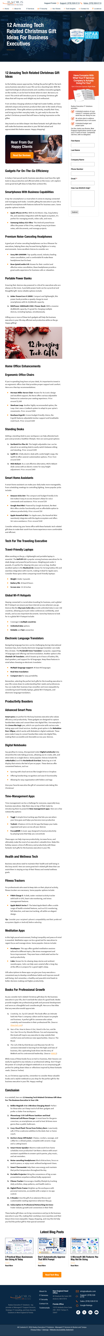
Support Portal (50, 3)
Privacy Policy (36, 1330)
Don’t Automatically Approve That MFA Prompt (51, 1258)
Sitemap (45, 1330)
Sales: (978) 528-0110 (92, 3)
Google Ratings (86, 1305)
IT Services (43, 1295)
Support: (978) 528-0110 (70, 3)
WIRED (53, 1053)
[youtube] (96, 1312)
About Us (43, 1291)
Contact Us (43, 1304)
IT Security (43, 1299)
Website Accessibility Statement (61, 1330)
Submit (75, 212)
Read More (9, 1265)
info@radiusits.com (88, 1291)
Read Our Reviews (22, 155)
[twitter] (84, 1312)
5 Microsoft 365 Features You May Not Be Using (84, 1258)
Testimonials (44, 1308)
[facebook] (78, 1312)
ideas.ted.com (16, 1025)
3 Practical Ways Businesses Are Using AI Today (19, 1258)
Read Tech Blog (52, 1274)
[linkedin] (90, 1312)
